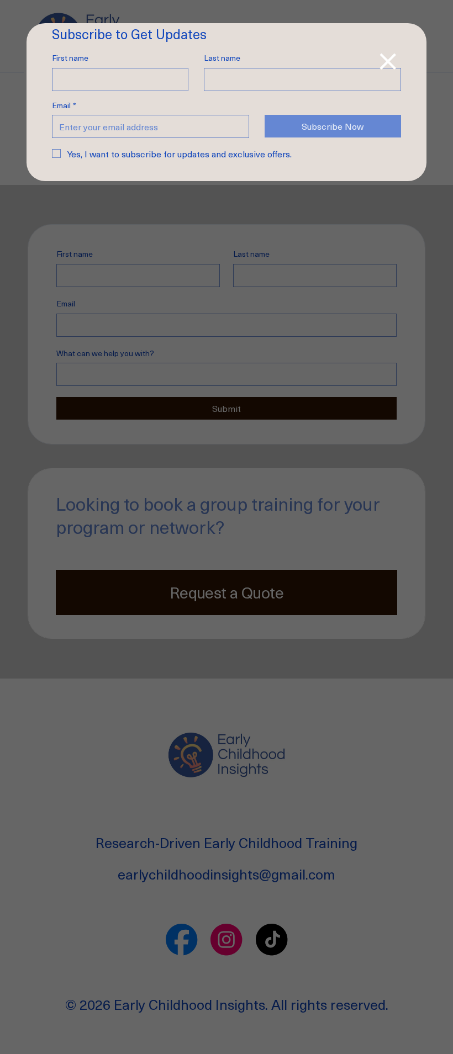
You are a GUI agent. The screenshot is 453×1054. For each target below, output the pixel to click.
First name (70, 57)
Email (64, 105)
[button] (388, 61)
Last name (222, 57)
